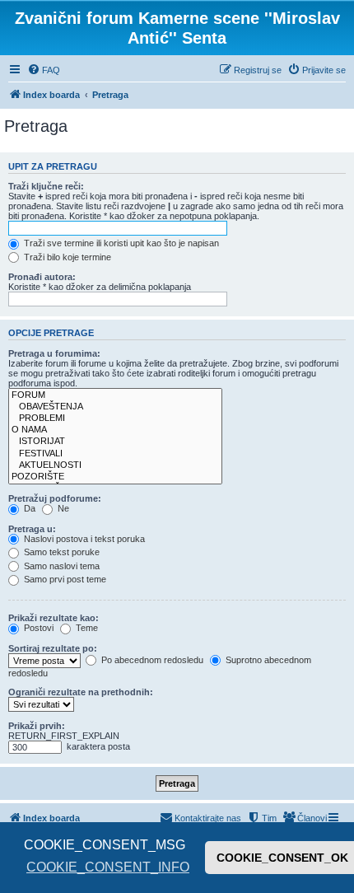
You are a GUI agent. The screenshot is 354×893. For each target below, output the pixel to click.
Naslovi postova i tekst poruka (83, 539)
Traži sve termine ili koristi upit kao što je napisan (120, 243)
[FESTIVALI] (115, 454)
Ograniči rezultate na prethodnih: (80, 692)
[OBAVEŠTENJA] (115, 407)
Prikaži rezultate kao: (53, 618)
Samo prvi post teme (63, 579)
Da (28, 508)
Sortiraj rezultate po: (52, 648)
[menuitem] (43, 70)
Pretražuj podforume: (54, 498)
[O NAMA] (115, 430)
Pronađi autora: (42, 277)
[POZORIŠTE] (115, 477)
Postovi (37, 628)
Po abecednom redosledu (151, 660)
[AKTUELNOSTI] (115, 465)
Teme (85, 628)
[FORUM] (115, 395)
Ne (62, 508)
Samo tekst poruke (60, 552)
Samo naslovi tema (60, 566)
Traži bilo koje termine (66, 257)
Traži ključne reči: (46, 186)
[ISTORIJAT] (115, 441)
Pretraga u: (32, 529)
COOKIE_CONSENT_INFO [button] (107, 867)
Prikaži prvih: (36, 726)
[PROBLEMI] (115, 418)
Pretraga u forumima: (54, 353)
